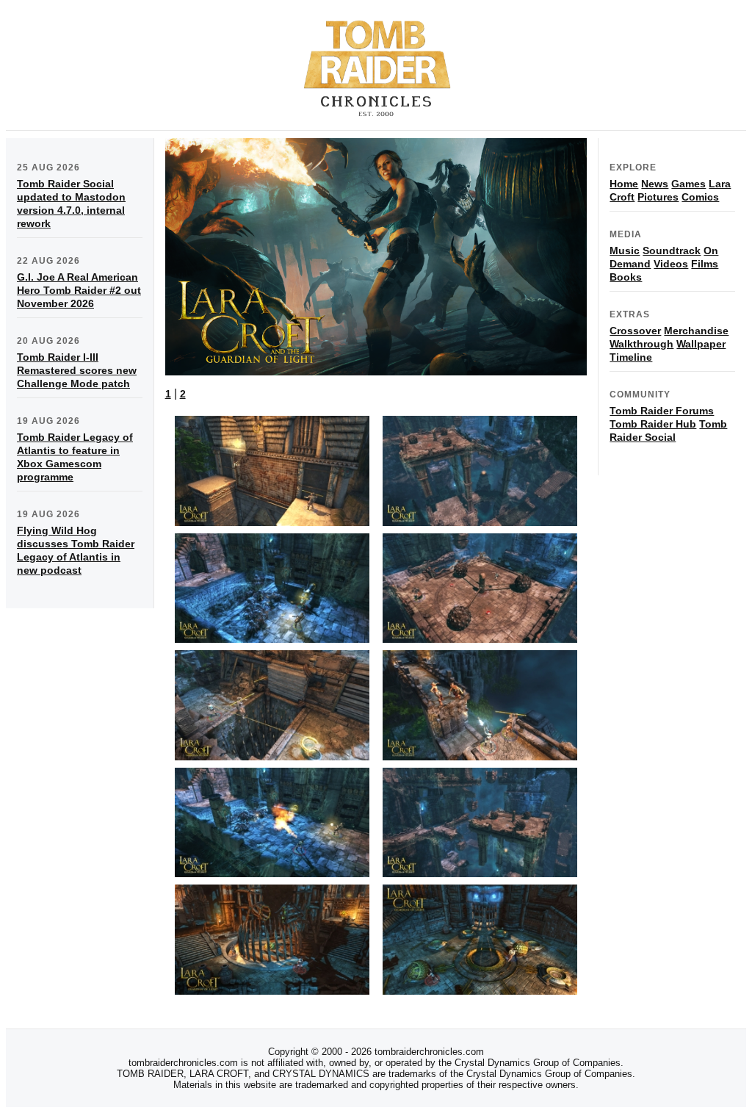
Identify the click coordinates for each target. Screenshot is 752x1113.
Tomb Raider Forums (662, 411)
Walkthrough (641, 344)
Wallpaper (701, 344)
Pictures (658, 197)
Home (624, 184)
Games (688, 184)
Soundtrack (672, 250)
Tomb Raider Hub (653, 424)
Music (625, 250)
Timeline (631, 357)
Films (704, 264)
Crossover (635, 330)
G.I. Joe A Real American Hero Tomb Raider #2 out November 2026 (79, 290)
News (654, 184)
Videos (671, 264)
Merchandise (696, 330)
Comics (700, 197)
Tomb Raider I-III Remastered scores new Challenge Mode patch (77, 370)
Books (626, 277)
